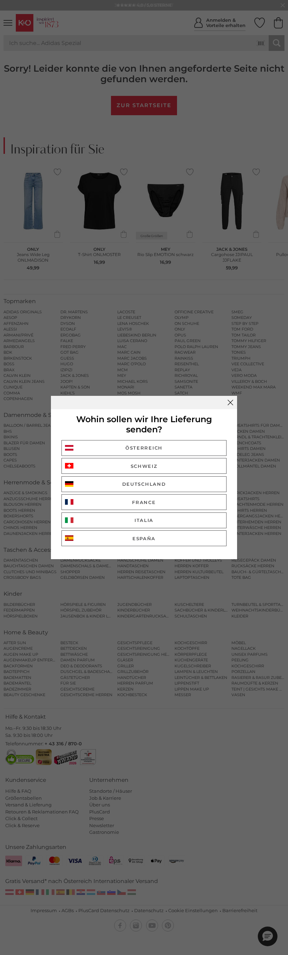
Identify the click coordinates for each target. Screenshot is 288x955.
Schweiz (144, 466)
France (144, 502)
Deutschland (144, 484)
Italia (144, 520)
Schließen (230, 402)
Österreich (144, 448)
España (144, 538)
